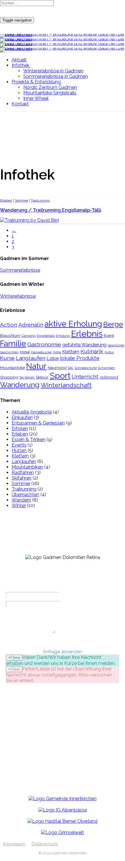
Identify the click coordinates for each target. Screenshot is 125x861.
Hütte (57, 352)
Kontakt (20, 104)
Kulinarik (92, 351)
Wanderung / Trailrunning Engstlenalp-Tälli (50, 210)
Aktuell (19, 60)
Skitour (42, 377)
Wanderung (20, 385)
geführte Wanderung (84, 345)
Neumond (57, 367)
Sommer (21, 200)
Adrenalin (30, 324)
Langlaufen (30, 358)
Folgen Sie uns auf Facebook (48, 737)
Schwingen (106, 368)
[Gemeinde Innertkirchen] (62, 798)
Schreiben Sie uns (36, 755)
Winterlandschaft (66, 385)
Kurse (7, 358)
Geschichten (9, 352)
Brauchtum (10, 335)
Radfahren (23, 472)
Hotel (25, 352)
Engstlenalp (46, 335)
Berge (113, 324)
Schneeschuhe (86, 368)
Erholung (63, 335)
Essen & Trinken (28, 439)
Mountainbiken (27, 467)
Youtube (26, 773)
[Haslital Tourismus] (62, 821)
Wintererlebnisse (18, 296)
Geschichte (116, 345)
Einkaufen (22, 417)
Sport (60, 376)
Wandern (21, 500)
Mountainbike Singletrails (49, 93)
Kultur (109, 352)
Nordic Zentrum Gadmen (50, 87)
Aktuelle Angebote (32, 412)
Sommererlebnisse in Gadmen (55, 76)
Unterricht (85, 376)
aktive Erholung (73, 324)
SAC (71, 368)
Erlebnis (87, 334)
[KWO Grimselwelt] (62, 832)
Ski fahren (27, 377)
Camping (28, 335)
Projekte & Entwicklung (36, 82)
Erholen (20, 428)
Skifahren (21, 478)
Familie (13, 343)
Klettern (70, 351)
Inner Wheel (36, 98)
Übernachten (25, 494)
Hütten (19, 450)
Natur (36, 366)
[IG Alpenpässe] (62, 810)
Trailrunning (40, 200)
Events (19, 445)
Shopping (9, 377)
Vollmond (108, 377)
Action (8, 324)
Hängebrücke (41, 352)
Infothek (20, 65)
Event (109, 335)
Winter (19, 505)
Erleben (6, 200)
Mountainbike (12, 367)
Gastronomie (44, 344)
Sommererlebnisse (20, 270)
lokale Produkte (79, 358)
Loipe (53, 358)
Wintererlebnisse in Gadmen (53, 71)
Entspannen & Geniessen (38, 423)
